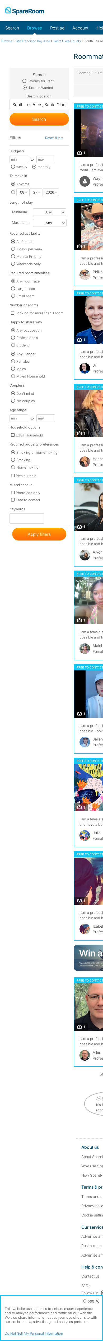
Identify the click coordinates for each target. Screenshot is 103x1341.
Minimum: (20, 212)
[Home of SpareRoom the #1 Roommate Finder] (24, 10)
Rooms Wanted (40, 87)
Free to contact (28, 500)
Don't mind (25, 393)
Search (12, 28)
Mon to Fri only (28, 256)
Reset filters (54, 138)
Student (22, 345)
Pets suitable (26, 476)
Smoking (23, 460)
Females (23, 361)
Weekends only (28, 264)
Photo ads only (28, 493)
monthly (44, 167)
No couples (25, 401)
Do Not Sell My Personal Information (34, 1333)
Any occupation (29, 330)
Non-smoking (27, 467)
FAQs (85, 1285)
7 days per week (29, 249)
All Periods (25, 241)
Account (80, 28)
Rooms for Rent (41, 81)
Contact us (90, 1276)
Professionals (27, 338)
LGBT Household (29, 435)
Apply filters (39, 534)
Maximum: (20, 222)
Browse (34, 28)
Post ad (57, 28)
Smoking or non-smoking (37, 452)
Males (21, 369)
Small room (25, 296)
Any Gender (26, 354)
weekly (21, 167)
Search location (39, 96)
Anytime (22, 184)
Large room (25, 288)
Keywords (17, 510)
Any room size (28, 281)
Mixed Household (30, 376)
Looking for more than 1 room (39, 313)
